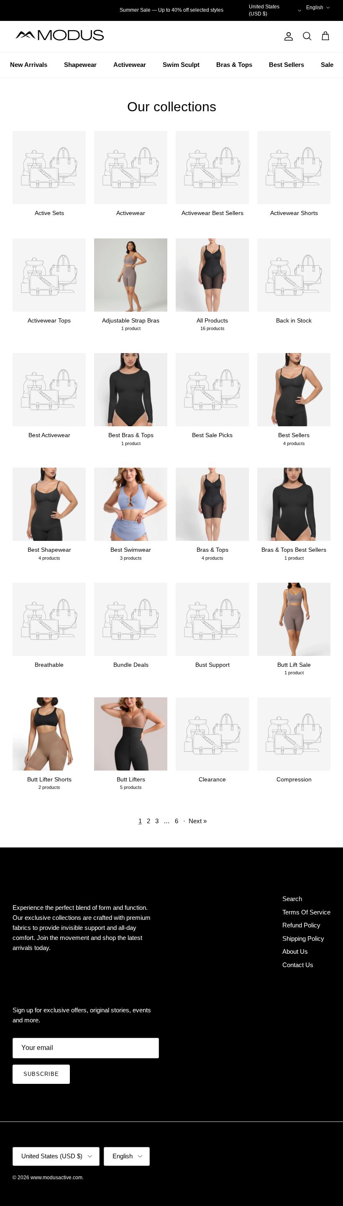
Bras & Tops (234, 64)
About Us (295, 951)
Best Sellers (286, 64)
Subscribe (41, 1074)
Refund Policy (301, 925)
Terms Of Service (306, 912)
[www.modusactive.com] (65, 36)
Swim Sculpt (181, 64)
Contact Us (297, 964)
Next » (198, 820)
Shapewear (80, 64)
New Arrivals (28, 64)
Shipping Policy (303, 938)
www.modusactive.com (56, 1177)
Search (292, 898)
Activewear (129, 64)
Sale (327, 64)
